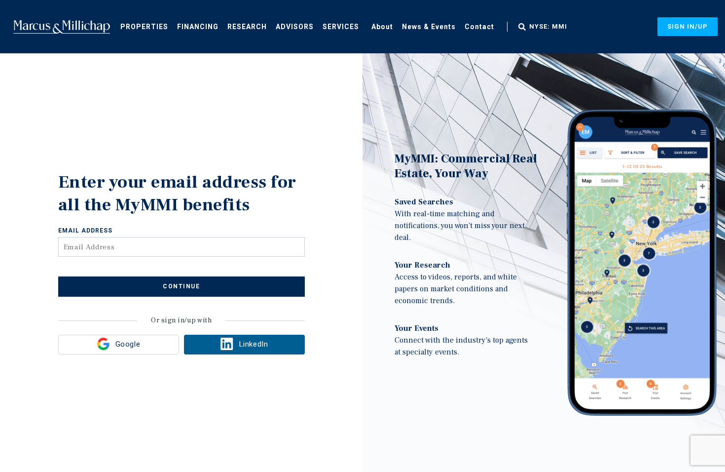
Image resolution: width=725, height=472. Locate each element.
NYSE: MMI (548, 27)
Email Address (85, 230)
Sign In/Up (687, 26)
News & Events (429, 27)
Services (341, 27)
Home (61, 26)
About (382, 27)
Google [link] (127, 344)
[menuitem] (144, 26)
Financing (197, 27)
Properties (144, 27)
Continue (181, 286)
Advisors (295, 27)
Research (247, 27)
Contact (479, 27)
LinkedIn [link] (253, 344)
